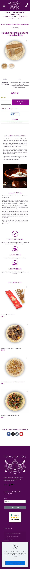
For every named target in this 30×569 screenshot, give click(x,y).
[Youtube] (21, 434)
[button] (15, 517)
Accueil (3, 24)
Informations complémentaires (15, 122)
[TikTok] (9, 485)
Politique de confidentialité (12, 536)
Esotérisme (8, 24)
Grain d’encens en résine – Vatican (10, 415)
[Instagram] (13, 434)
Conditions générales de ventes (13, 533)
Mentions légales (10, 539)
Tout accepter (15, 563)
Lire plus (15, 559)
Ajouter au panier (20, 102)
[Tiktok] (17, 434)
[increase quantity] (9, 102)
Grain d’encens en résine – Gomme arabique (12, 382)
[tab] (15, 119)
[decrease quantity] (2, 102)
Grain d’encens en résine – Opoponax (11, 348)
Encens (14, 24)
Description (15, 119)
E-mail (6, 498)
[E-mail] (14, 485)
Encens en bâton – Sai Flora (8, 314)
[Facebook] (9, 434)
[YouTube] (12, 485)
